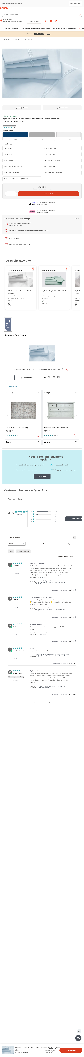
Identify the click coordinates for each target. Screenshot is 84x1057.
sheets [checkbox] (11, 551)
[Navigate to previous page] (31, 702)
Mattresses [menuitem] (16, 28)
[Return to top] (79, 1031)
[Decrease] (7, 194)
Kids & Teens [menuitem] (26, 28)
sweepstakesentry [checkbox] (23, 551)
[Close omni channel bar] (81, 34)
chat (28, 244)
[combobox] (17, 544)
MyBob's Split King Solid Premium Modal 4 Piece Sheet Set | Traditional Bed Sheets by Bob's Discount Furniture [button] (53, 582)
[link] (21, 1052)
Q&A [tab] (20, 499)
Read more (43, 577)
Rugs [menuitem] (43, 28)
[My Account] (45, 21)
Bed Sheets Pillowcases (10, 39)
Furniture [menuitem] (8, 28)
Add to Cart (72, 1050)
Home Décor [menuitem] (50, 28)
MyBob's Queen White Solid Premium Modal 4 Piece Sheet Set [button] (53, 687)
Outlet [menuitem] (78, 28)
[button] (48, 34)
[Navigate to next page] (53, 702)
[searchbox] (40, 537)
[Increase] (14, 194)
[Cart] (56, 21)
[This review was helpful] (70, 590)
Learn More (42, 476)
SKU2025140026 (26, 39)
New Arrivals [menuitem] (60, 28)
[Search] (80, 14)
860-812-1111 (20, 244)
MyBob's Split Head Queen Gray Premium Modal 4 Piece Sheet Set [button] (54, 633)
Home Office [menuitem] (36, 28)
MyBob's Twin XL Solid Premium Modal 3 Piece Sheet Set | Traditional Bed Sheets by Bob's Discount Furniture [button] (52, 609)
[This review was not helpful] (74, 590)
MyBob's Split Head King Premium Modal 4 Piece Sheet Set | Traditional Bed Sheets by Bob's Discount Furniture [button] (53, 656)
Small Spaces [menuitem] (71, 28)
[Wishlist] (51, 21)
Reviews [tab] (11, 499)
